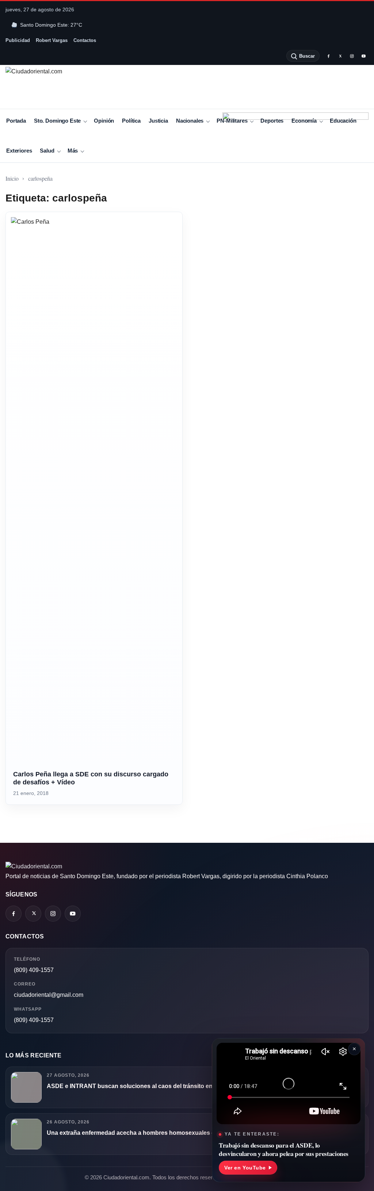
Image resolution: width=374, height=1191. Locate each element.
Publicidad (17, 40)
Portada (16, 121)
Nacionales (189, 121)
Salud (47, 150)
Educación (343, 121)
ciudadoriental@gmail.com (48, 995)
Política (131, 121)
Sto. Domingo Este (57, 121)
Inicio (12, 178)
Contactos (84, 40)
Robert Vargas (52, 40)
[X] (340, 56)
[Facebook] (328, 56)
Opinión (104, 121)
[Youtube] (363, 56)
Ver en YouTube (245, 1168)
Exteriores (19, 150)
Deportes (271, 121)
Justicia (158, 121)
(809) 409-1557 (34, 970)
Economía (304, 121)
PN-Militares (232, 121)
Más (73, 150)
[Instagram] (352, 56)
